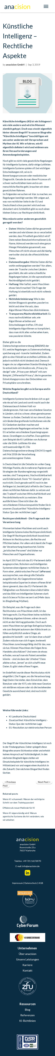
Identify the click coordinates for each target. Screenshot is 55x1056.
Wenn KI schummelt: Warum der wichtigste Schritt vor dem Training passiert (23, 801)
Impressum (17, 883)
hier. (8, 772)
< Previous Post (9, 784)
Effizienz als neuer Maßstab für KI (19, 807)
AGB (40, 883)
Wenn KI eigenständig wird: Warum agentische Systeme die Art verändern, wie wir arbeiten (23, 816)
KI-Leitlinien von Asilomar (33, 439)
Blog (27, 1009)
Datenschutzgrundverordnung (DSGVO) (24, 450)
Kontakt (27, 970)
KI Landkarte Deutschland (22, 716)
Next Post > (44, 782)
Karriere (27, 965)
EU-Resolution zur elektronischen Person (30, 727)
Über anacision (27, 954)
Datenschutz (30, 883)
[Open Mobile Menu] (46, 7)
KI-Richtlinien (27, 1020)
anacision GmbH (15, 64)
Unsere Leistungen (27, 959)
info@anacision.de (31, 866)
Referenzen (27, 1015)
